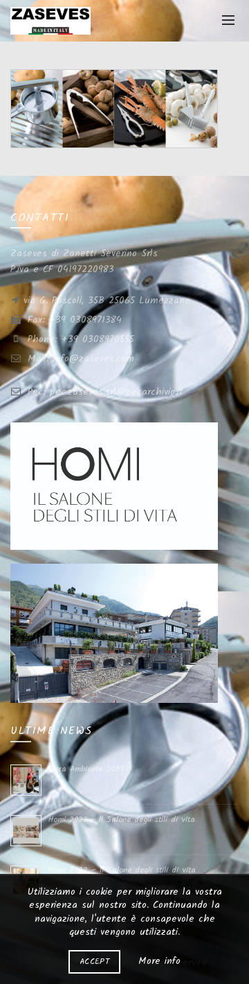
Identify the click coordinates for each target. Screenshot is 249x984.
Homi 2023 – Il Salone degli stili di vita (121, 819)
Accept (94, 961)
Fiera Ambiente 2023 (86, 769)
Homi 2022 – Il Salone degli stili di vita (122, 870)
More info (159, 961)
